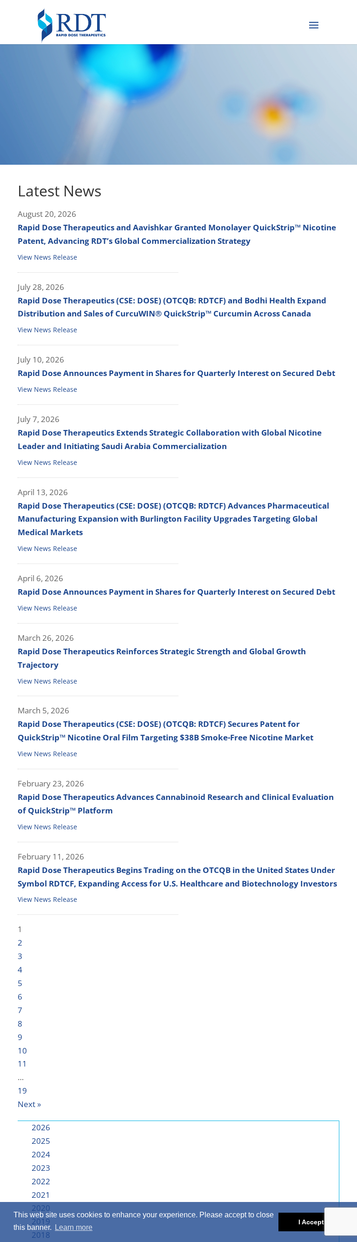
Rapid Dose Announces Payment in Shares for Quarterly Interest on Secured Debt (176, 373)
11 (22, 1063)
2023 (41, 1167)
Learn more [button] (74, 1227)
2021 (41, 1194)
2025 (41, 1140)
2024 (41, 1154)
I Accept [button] (311, 1222)
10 (22, 1050)
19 (22, 1090)
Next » (29, 1104)
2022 (41, 1181)
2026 (41, 1127)
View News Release (47, 257)
